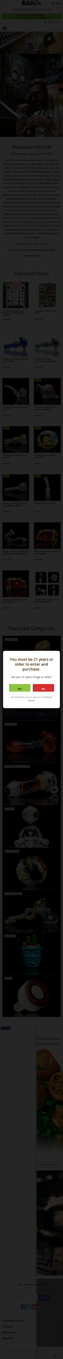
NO (43, 689)
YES (20, 689)
